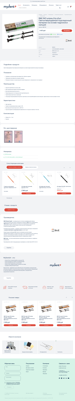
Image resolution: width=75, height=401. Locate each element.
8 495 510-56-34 (62, 368)
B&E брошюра (8, 154)
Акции (27, 371)
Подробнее (9, 247)
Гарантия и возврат (30, 369)
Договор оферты (29, 393)
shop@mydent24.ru (63, 375)
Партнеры (45, 369)
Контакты (45, 367)
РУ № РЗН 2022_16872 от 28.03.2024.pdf (13, 157)
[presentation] (64, 167)
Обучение (45, 373)
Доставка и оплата (30, 367)
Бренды (44, 371)
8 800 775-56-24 (62, 366)
